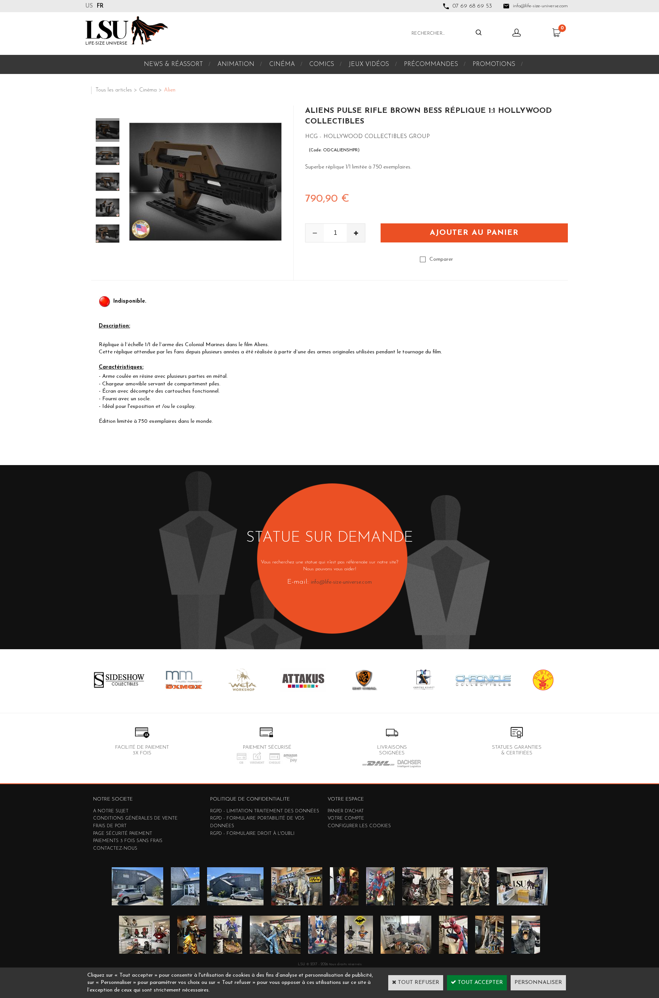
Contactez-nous (115, 848)
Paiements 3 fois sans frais (127, 841)
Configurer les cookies (359, 826)
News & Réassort (173, 64)
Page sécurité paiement (122, 833)
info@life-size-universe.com (341, 582)
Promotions (494, 64)
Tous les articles (113, 90)
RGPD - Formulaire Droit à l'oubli (252, 833)
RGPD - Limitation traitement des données (264, 811)
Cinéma (282, 64)
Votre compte (346, 818)
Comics (321, 64)
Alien (169, 90)
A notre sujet (111, 811)
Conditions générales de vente (135, 818)
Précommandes (431, 64)
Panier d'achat (346, 811)
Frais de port (110, 826)
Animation (235, 64)
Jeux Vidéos (369, 64)
